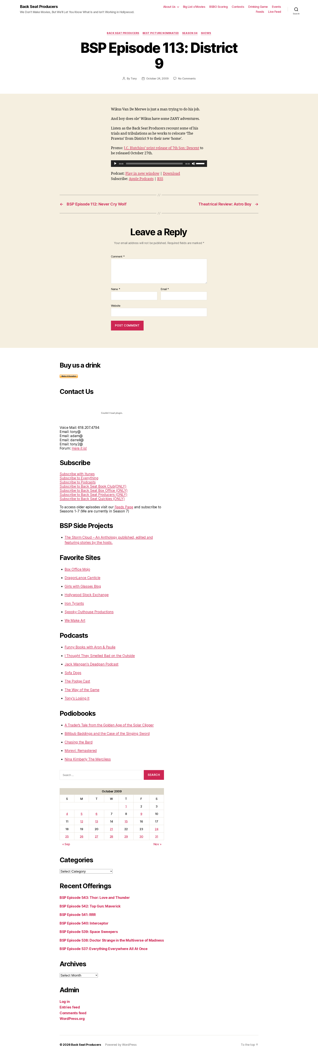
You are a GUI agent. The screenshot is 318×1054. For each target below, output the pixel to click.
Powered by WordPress (121, 1044)
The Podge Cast (77, 681)
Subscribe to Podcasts (78, 482)
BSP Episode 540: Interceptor (84, 923)
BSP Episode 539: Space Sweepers (89, 932)
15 (126, 821)
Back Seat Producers (39, 7)
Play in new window (142, 173)
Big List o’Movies (194, 6)
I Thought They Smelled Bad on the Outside (100, 656)
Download (171, 173)
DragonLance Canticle (82, 578)
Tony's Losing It (77, 698)
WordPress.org (72, 1019)
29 (126, 836)
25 (67, 836)
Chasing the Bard (79, 742)
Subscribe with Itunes (77, 474)
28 (111, 836)
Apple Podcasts (141, 179)
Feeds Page (124, 507)
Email (165, 289)
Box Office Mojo (77, 569)
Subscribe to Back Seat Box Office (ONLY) (94, 490)
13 (96, 821)
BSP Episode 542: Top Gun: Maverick (90, 906)
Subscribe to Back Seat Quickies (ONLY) (92, 499)
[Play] (115, 163)
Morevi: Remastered (81, 751)
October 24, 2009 (157, 78)
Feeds (260, 11)
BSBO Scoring (218, 6)
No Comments (186, 78)
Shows (206, 33)
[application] (159, 163)
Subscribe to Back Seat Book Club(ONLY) (93, 486)
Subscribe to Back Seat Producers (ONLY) (93, 495)
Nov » (157, 844)
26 (81, 836)
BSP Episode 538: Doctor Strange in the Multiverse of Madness (112, 940)
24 (156, 829)
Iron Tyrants (74, 603)
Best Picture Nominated (161, 33)
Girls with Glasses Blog (83, 586)
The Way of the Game (82, 690)
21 (111, 829)
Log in (65, 1002)
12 (81, 821)
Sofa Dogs (73, 673)
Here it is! (79, 448)
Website (115, 305)
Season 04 (190, 33)
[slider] (200, 163)
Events (276, 6)
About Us (169, 6)
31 (156, 836)
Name (115, 289)
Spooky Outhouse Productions (89, 612)
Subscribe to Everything (79, 478)
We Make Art (75, 620)
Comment (118, 256)
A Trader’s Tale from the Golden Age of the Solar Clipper (109, 725)
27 (96, 836)
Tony (134, 78)
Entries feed (70, 1007)
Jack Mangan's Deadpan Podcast (91, 664)
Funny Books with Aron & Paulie (90, 647)
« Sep (66, 844)
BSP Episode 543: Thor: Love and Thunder (95, 898)
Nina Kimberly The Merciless (88, 759)
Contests (238, 6)
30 (141, 836)
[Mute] (193, 163)
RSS (160, 179)
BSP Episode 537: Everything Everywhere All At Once (104, 949)
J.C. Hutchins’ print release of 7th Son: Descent (161, 148)
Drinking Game (258, 6)
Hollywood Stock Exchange (87, 595)
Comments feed (73, 1013)
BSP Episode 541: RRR (78, 915)
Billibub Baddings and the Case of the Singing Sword (107, 733)
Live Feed (274, 11)
